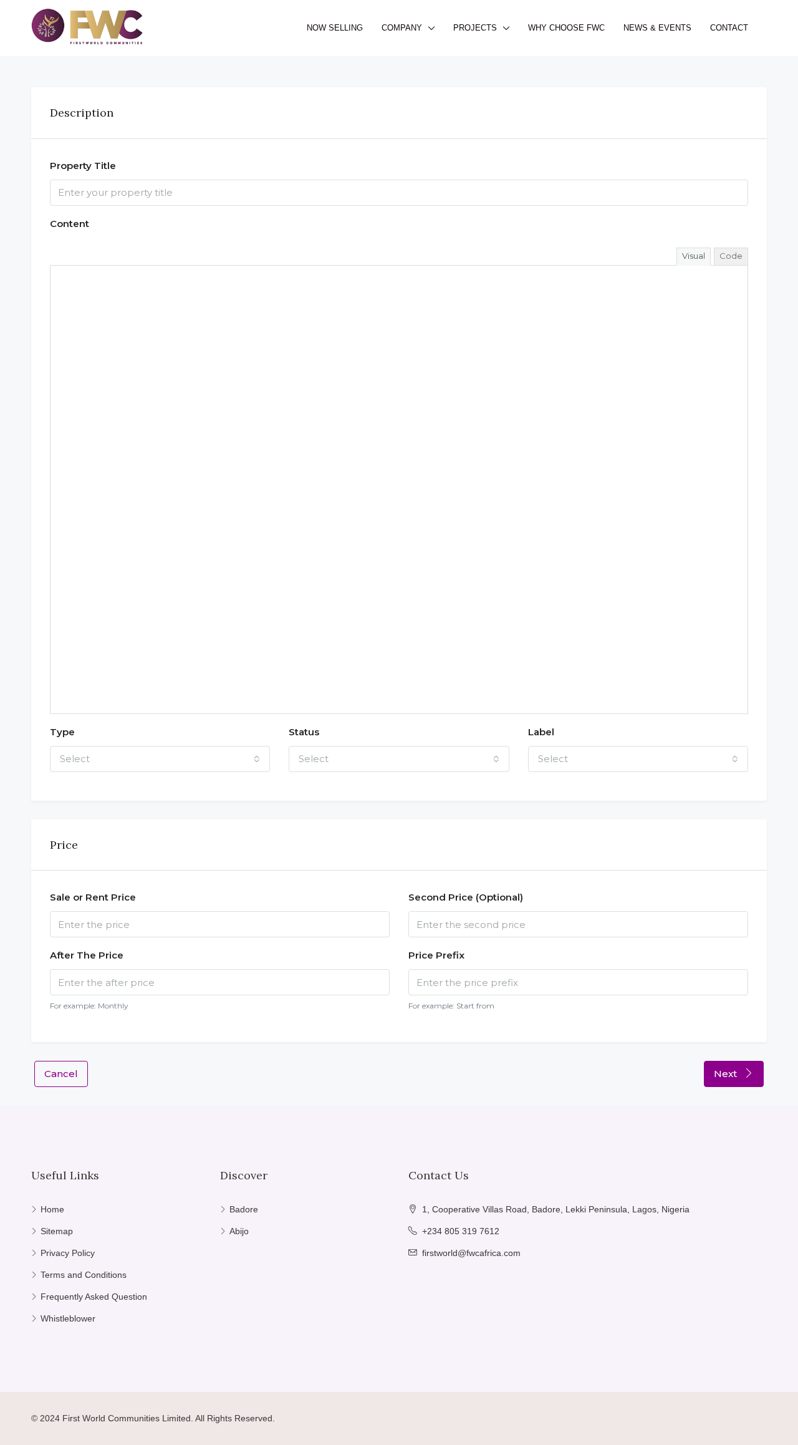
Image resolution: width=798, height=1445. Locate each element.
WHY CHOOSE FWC (566, 27)
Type (62, 732)
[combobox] (160, 759)
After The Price (86, 955)
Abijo (239, 1231)
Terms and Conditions (84, 1275)
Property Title (83, 166)
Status (304, 732)
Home (52, 1209)
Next (726, 1074)
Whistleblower (68, 1318)
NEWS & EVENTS (657, 27)
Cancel (61, 1074)
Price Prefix (436, 955)
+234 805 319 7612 (460, 1231)
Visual (693, 256)
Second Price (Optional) (465, 897)
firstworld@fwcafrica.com (471, 1253)
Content (69, 224)
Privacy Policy (68, 1253)
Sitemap (57, 1231)
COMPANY (402, 27)
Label (541, 732)
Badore (243, 1209)
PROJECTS (475, 27)
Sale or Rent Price (93, 897)
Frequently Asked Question (94, 1297)
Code (731, 256)
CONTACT (729, 27)
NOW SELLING (335, 27)
